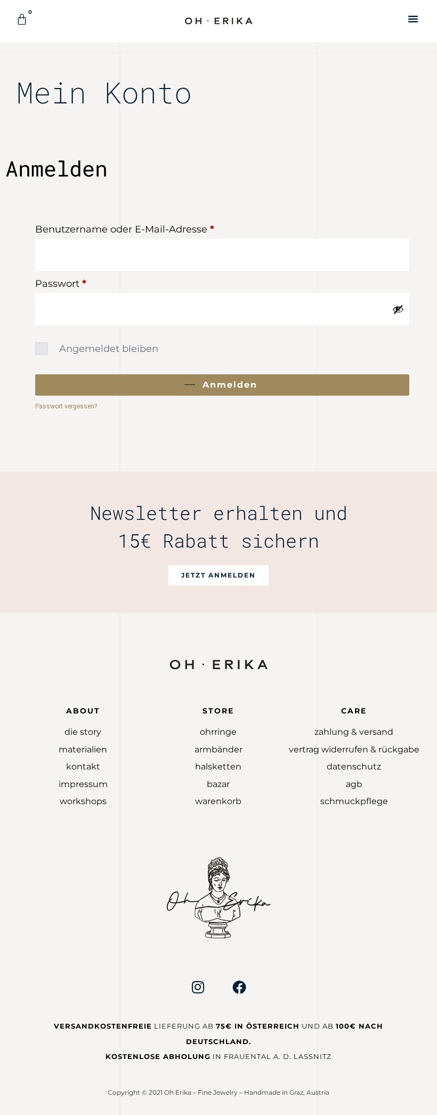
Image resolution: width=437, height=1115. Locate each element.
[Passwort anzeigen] (398, 309)
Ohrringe (218, 732)
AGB (354, 784)
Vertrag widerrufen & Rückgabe (354, 749)
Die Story (82, 732)
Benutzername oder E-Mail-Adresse (152, 227)
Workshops (83, 801)
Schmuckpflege (354, 801)
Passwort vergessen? (66, 406)
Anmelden (230, 385)
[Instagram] (197, 987)
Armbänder (218, 749)
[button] (413, 19)
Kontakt (83, 766)
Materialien (83, 749)
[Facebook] (239, 987)
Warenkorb (218, 801)
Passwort (88, 282)
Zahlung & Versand (353, 732)
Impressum (83, 784)
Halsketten (218, 766)
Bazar (218, 784)
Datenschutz (354, 766)
